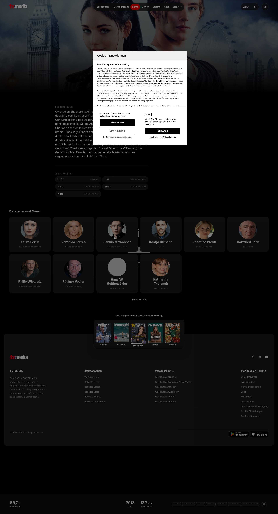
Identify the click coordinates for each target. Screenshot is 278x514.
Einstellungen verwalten (117, 131)
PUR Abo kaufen (162, 131)
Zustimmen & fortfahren (117, 122)
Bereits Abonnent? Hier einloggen (162, 137)
